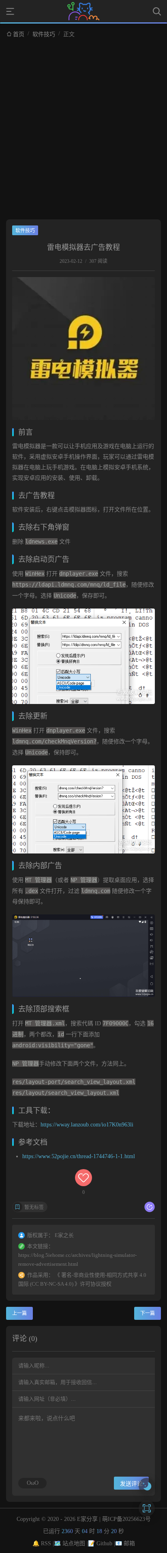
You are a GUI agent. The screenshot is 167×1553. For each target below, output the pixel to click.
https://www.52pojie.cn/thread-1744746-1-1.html (78, 1156)
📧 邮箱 (125, 1543)
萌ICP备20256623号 (126, 1519)
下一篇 (147, 1313)
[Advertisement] (83, 125)
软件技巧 (43, 34)
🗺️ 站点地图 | (71, 1543)
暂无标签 (34, 1207)
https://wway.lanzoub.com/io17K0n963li (87, 1125)
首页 (18, 34)
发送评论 (131, 1483)
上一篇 (19, 1313)
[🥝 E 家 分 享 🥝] (83, 11)
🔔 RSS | (43, 1543)
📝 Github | (101, 1543)
